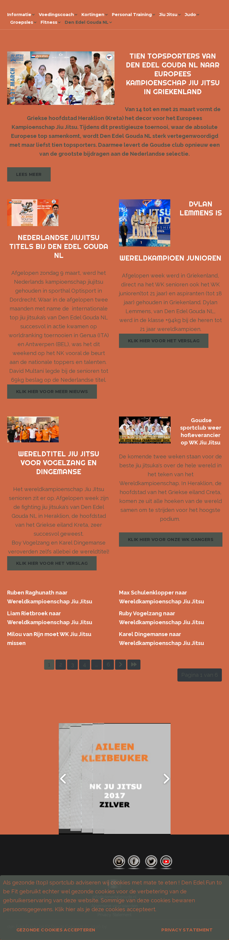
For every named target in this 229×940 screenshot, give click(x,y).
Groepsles (21, 22)
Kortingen (92, 14)
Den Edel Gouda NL (87, 22)
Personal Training (132, 14)
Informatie (19, 14)
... (96, 664)
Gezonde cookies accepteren (55, 930)
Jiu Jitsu (168, 14)
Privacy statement (187, 930)
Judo (190, 14)
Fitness (49, 22)
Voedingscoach (56, 14)
